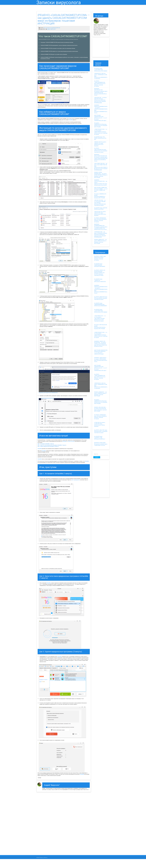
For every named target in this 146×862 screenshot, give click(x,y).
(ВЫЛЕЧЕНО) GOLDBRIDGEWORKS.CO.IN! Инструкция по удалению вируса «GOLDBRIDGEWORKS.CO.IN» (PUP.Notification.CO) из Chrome (100, 227)
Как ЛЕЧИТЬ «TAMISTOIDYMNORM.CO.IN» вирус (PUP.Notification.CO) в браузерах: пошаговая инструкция (99, 83)
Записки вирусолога (58, 2)
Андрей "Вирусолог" (51, 29)
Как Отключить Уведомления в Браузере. (58, 7)
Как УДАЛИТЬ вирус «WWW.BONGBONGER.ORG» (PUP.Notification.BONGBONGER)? (100, 304)
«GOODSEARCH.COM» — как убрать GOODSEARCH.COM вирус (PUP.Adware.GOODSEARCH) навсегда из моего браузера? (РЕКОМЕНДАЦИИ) (100, 234)
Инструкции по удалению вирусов (52, 27)
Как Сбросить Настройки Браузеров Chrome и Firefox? (98, 7)
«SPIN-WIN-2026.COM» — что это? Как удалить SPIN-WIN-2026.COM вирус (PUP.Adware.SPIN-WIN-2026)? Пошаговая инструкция (100, 203)
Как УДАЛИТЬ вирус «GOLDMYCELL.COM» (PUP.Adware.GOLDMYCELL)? (99, 437)
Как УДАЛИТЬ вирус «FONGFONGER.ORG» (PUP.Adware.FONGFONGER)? (99, 265)
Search (96, 457)
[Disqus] (63, 808)
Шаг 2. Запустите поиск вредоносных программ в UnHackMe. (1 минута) (52, 445)
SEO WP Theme (39, 857)
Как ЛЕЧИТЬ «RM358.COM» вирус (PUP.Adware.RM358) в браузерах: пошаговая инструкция (100, 298)
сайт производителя (75, 479)
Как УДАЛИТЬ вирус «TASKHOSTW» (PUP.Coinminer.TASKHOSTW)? (100, 280)
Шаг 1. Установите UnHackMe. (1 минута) (46, 443)
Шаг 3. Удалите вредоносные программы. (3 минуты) (48, 446)
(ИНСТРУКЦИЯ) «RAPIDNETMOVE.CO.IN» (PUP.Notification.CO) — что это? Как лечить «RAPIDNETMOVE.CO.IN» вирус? (100, 118)
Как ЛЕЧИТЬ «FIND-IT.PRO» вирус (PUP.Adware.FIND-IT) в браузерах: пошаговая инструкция (100, 431)
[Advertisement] (101, 47)
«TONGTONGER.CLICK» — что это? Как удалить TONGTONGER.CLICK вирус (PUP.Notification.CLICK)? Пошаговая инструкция (100, 318)
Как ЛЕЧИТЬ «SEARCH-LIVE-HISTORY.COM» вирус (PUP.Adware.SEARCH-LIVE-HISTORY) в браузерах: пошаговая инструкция (99, 273)
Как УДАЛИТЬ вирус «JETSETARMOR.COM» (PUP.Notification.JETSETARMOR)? (100, 69)
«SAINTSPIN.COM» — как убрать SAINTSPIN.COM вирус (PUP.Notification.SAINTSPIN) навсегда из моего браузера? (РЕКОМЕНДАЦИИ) (100, 100)
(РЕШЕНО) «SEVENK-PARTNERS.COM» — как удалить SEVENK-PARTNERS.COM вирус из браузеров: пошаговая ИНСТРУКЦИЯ (100, 175)
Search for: (96, 454)
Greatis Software (71, 441)
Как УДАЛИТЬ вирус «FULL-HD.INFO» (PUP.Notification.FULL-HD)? (100, 138)
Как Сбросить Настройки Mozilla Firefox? (77, 7)
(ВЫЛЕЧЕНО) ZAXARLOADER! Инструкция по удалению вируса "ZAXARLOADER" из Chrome (100, 444)
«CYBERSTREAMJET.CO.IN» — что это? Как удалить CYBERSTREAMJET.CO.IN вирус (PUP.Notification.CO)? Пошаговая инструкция (100, 132)
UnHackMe (71, 119)
